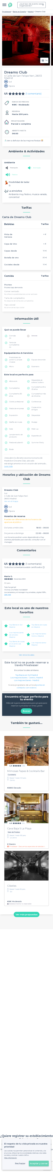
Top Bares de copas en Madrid (39, 626)
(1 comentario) (34, 93)
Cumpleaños (14, 388)
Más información (10, 1158)
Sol (5, 493)
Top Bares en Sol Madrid (26, 675)
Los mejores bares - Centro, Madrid (39, 635)
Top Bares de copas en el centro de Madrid (17, 643)
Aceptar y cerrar (39, 1163)
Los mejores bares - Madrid (26, 680)
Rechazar (20, 1163)
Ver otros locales (26, 655)
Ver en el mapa (11, 501)
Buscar (26, 711)
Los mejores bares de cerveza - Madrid (16, 634)
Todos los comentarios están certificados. (23, 567)
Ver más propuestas (26, 914)
